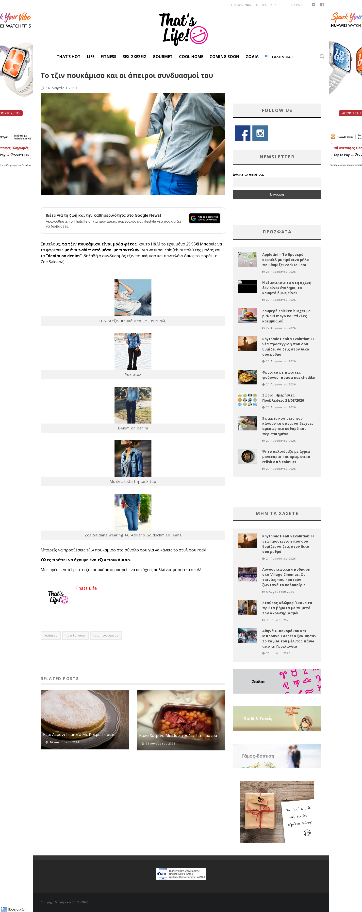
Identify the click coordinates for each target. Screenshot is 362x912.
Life (90, 56)
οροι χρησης (266, 5)
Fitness (108, 56)
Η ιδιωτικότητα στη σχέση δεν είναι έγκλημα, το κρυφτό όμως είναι (286, 287)
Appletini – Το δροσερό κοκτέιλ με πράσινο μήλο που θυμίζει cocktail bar (285, 259)
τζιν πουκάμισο (106, 635)
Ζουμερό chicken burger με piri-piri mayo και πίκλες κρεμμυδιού (286, 315)
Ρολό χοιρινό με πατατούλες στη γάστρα (178, 735)
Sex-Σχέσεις (134, 56)
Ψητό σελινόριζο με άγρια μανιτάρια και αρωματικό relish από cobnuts (286, 456)
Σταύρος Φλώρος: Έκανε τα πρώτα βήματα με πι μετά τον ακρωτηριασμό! (287, 607)
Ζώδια (252, 56)
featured (51, 635)
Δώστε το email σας (248, 174)
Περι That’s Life (294, 5)
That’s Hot (69, 56)
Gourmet (163, 56)
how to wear (75, 635)
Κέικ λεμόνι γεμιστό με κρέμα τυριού (79, 734)
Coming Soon (224, 56)
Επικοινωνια (241, 5)
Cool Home (191, 56)
